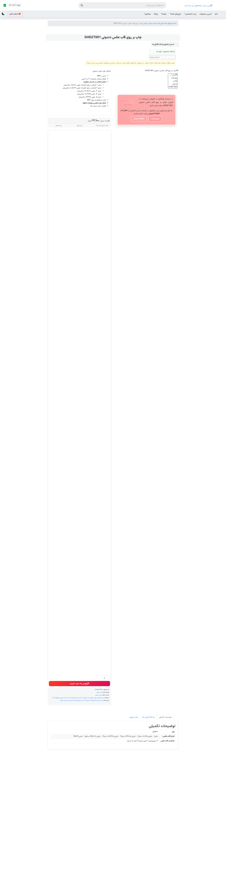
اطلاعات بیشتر (139, 118)
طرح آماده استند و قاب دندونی (153, 23)
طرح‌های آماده (176, 14)
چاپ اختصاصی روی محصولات (97, 698)
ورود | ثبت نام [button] (14, 5)
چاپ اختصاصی (191, 14)
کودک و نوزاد (100, 692)
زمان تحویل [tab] (133, 717)
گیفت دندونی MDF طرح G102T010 (130, 846)
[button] (4, 5)
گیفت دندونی (73, 700)
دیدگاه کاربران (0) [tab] (148, 717)
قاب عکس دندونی (81, 700)
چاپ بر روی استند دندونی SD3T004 (162, 795)
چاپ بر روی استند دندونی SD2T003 (162, 846)
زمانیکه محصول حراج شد (165, 51)
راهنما (164, 14)
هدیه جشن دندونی (64, 700)
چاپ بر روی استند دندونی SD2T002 (63, 795)
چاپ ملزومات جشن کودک (82, 698)
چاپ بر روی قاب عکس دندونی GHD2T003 (96, 795)
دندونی (94, 700)
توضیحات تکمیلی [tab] (165, 717)
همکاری (148, 14)
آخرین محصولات (206, 14)
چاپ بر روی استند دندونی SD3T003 (96, 846)
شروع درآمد (155, 118)
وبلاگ (156, 14)
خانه (216, 14)
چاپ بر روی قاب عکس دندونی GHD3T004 (129, 795)
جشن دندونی (98, 695)
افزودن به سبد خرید (79, 683)
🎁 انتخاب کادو (15, 14)
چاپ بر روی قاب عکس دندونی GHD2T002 (63, 846)
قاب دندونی (89, 700)
